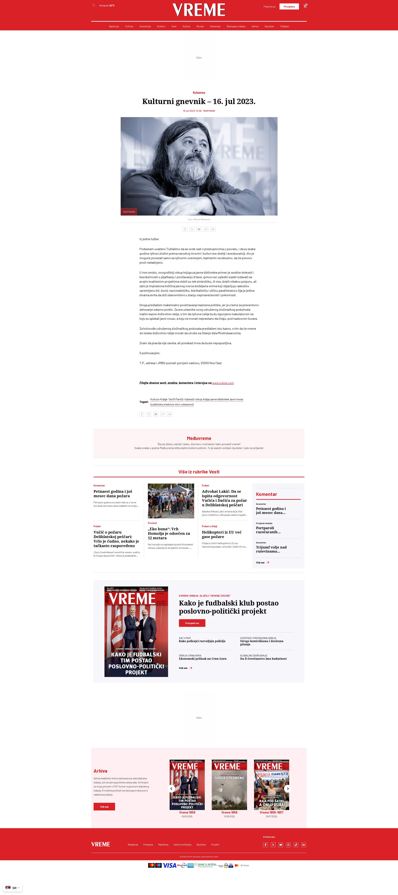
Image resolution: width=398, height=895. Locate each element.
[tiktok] (296, 845)
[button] (171, 789)
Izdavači (189, 399)
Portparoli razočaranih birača (267, 530)
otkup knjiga (202, 399)
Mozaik (200, 26)
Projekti (215, 844)
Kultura (186, 26)
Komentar (215, 26)
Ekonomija (145, 26)
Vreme (189, 856)
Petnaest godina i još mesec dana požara (113, 493)
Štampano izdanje (236, 26)
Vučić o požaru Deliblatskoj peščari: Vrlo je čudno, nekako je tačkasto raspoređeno (116, 539)
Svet (174, 26)
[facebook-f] (265, 845)
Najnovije (114, 26)
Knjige (163, 399)
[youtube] (280, 845)
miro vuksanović (184, 404)
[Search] (93, 5)
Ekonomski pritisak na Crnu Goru (203, 658)
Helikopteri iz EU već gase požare (222, 534)
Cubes (215, 856)
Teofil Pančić (176, 399)
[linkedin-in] (303, 845)
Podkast (284, 26)
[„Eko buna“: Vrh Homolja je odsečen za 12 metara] (171, 501)
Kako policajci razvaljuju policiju (202, 641)
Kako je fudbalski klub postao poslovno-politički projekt (229, 607)
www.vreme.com (223, 383)
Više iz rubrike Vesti (199, 471)
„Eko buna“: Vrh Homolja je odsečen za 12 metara (169, 533)
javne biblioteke (220, 399)
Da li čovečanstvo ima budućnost (263, 658)
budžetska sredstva (162, 404)
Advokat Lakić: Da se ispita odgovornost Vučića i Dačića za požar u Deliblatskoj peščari (224, 498)
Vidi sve (260, 562)
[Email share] (199, 229)
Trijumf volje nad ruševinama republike (271, 549)
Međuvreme (167, 448)
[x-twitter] (273, 845)
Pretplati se (192, 623)
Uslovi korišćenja (182, 844)
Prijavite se (269, 6)
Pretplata (289, 6)
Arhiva (255, 26)
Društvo (161, 26)
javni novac (236, 399)
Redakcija (133, 844)
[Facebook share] (185, 229)
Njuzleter (269, 26)
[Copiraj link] (206, 229)
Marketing (163, 844)
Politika (129, 26)
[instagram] (288, 845)
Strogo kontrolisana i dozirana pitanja (261, 642)
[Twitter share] (192, 229)
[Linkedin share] (213, 229)
